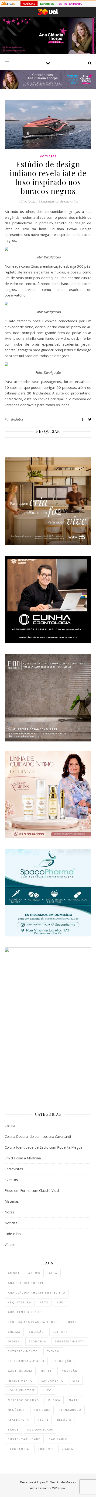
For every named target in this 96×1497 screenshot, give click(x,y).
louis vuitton (21, 1390)
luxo (47, 1390)
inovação (69, 1370)
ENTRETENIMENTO (70, 3)
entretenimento (23, 1351)
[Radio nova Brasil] (48, 87)
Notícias (48, 156)
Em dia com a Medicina (23, 1158)
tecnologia (18, 1449)
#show (34, 1273)
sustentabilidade (24, 1439)
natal (74, 1400)
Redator (17, 419)
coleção (36, 1331)
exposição (62, 1361)
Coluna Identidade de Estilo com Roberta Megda (43, 1147)
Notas (9, 1212)
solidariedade (40, 1429)
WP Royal (58, 1488)
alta (53, 1273)
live (75, 1380)
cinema (14, 1331)
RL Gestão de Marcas (61, 1482)
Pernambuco (70, 1409)
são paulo (58, 1439)
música (54, 1400)
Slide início (13, 1233)
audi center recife (25, 1312)
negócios (16, 1409)
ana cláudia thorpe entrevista (36, 1292)
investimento (20, 1380)
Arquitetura (19, 1302)
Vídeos (10, 1244)
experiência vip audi (26, 1361)
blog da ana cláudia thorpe (34, 1322)
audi (61, 1302)
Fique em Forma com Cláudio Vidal (32, 1190)
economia (37, 1341)
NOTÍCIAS (29, 3)
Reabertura (18, 1419)
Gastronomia (20, 1370)
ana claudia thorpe (26, 1283)
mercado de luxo (23, 1400)
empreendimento (70, 1341)
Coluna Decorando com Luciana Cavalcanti (38, 1136)
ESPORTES (47, 3)
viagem (68, 1449)
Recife (43, 1419)
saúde (13, 1429)
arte (44, 1302)
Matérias (12, 1201)
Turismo (45, 1449)
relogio (64, 1419)
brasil (74, 1322)
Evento (53, 1351)
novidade (42, 1409)
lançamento (52, 1380)
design (14, 1341)
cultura (60, 1331)
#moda (14, 1273)
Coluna (10, 1125)
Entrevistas (14, 1168)
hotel (46, 1370)
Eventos (11, 1179)
